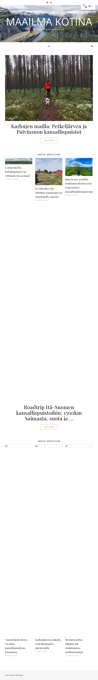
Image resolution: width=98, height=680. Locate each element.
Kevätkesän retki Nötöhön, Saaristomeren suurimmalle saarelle (48, 192)
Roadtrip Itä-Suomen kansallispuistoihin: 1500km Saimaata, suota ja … (49, 413)
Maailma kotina (49, 21)
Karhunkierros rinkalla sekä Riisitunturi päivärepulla (48, 644)
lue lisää (49, 140)
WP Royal (19, 675)
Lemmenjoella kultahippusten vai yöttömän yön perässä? (17, 171)
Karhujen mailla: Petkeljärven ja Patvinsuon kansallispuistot (49, 129)
